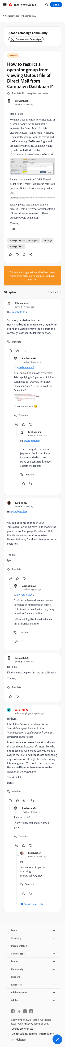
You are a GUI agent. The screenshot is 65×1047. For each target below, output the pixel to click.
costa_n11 (20, 709)
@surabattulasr (18, 312)
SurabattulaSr (22, 100)
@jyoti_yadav (25, 594)
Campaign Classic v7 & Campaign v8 (20, 15)
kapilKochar (34, 852)
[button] (18, 93)
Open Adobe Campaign (28, 39)
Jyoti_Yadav (21, 502)
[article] (32, 327)
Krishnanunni (22, 303)
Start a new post (36, 275)
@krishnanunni (25, 367)
